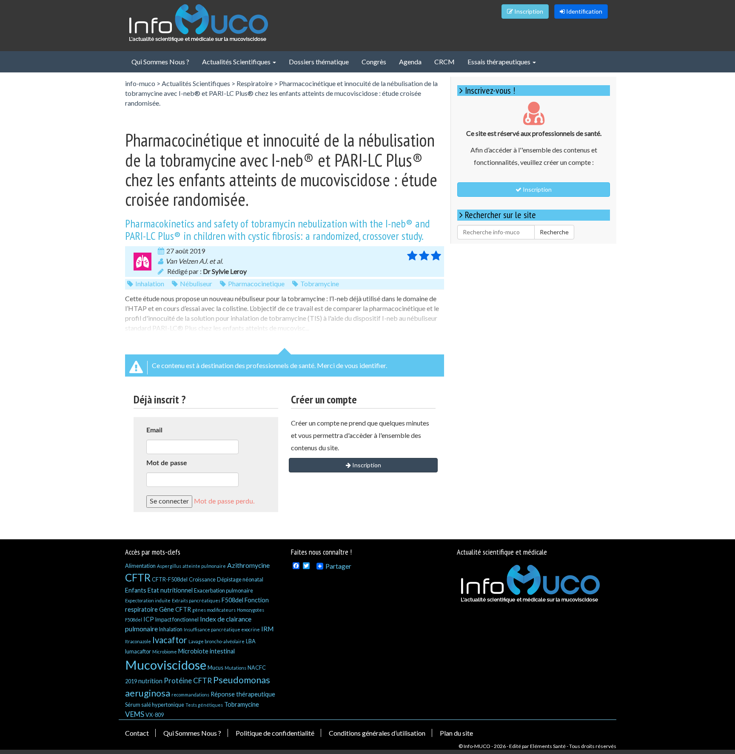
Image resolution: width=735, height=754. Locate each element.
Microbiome (164, 651)
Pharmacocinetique (256, 283)
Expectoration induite (148, 600)
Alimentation (140, 565)
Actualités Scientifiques (237, 62)
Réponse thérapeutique (243, 694)
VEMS (134, 714)
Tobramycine (319, 283)
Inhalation (149, 283)
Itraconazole (138, 641)
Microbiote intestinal (206, 651)
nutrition (150, 681)
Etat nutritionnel (170, 590)
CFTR (138, 577)
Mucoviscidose (165, 664)
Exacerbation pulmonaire (223, 590)
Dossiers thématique (319, 62)
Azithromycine (248, 565)
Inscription (528, 11)
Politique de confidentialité (275, 733)
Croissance (202, 579)
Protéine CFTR (188, 680)
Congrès (374, 62)
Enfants (135, 590)
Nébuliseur (196, 283)
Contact (137, 733)
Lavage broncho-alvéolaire (216, 641)
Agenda (410, 62)
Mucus (215, 667)
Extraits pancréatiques (196, 600)
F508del (232, 600)
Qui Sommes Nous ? (160, 62)
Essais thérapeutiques (499, 62)
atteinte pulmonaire (204, 566)
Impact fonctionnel (177, 619)
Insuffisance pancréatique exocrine (222, 629)
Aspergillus (169, 566)
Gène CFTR (175, 609)
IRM (267, 628)
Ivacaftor (169, 640)
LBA (251, 641)
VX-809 (154, 714)
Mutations (235, 668)
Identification (583, 11)
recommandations (190, 694)
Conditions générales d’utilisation (377, 733)
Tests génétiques (204, 705)
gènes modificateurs (214, 610)
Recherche (554, 232)
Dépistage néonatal (240, 579)
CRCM (444, 62)
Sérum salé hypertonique (154, 704)
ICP (148, 619)
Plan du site (456, 733)
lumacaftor (138, 651)
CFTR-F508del (170, 579)
